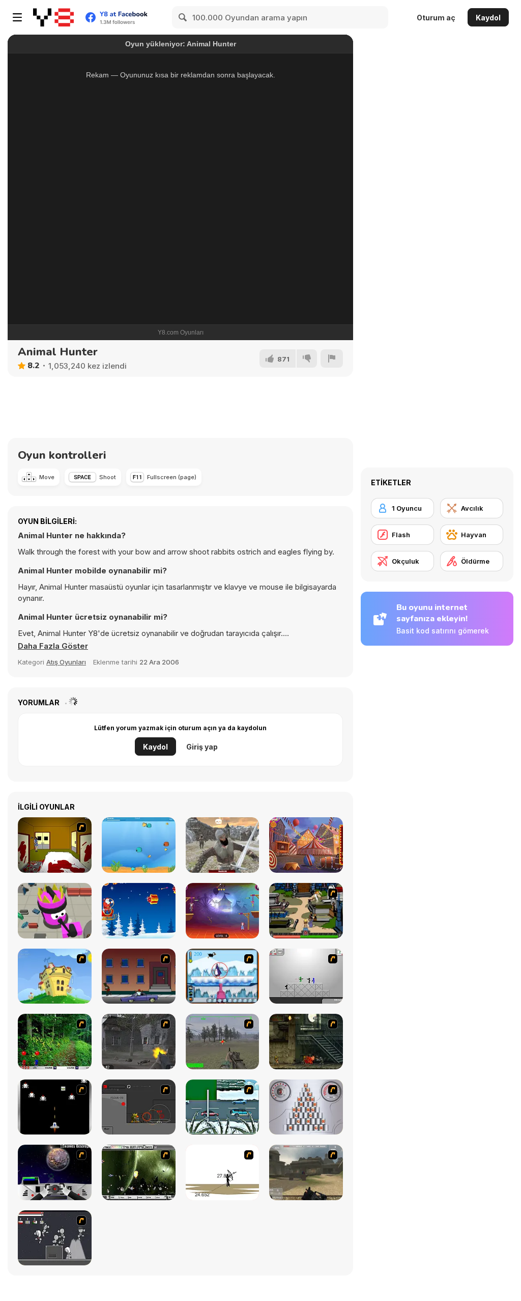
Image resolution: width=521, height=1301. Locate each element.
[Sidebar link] (17, 17)
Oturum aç (436, 17)
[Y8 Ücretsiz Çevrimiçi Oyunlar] (53, 17)
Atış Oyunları (66, 662)
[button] (53, 646)
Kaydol (488, 17)
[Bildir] (332, 358)
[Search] (183, 17)
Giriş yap (202, 746)
